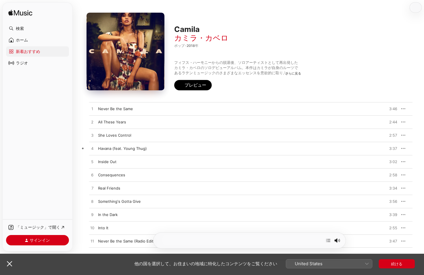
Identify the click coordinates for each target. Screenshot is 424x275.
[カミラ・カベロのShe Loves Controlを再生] (92, 135)
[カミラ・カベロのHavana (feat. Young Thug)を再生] (92, 148)
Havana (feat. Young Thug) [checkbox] (122, 148)
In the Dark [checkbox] (108, 214)
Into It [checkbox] (103, 228)
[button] (37, 28)
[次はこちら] (328, 240)
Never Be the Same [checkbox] (115, 108)
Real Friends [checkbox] (109, 188)
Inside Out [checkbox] (107, 161)
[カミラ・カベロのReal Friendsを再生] (92, 188)
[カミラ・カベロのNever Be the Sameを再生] (92, 109)
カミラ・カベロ (201, 37)
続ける (396, 263)
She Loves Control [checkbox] (114, 135)
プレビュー (390, 108)
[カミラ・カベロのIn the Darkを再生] (92, 214)
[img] (20, 13)
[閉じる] (9, 263)
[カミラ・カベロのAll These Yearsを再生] (92, 122)
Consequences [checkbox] (111, 175)
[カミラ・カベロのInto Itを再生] (92, 228)
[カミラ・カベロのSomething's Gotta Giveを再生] (92, 201)
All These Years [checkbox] (112, 122)
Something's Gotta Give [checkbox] (119, 201)
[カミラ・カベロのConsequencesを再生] (92, 175)
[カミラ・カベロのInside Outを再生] (92, 162)
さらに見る (293, 73)
